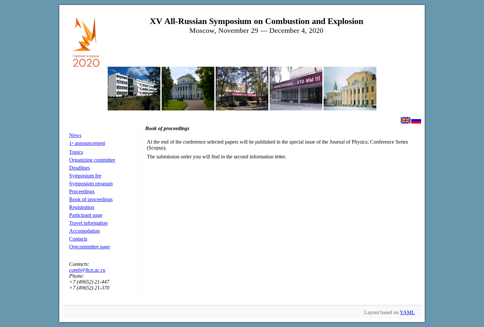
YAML (407, 312)
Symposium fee (85, 175)
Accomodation (84, 231)
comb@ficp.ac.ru (87, 270)
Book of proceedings (91, 199)
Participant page (85, 215)
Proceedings (81, 191)
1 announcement (87, 143)
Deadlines (79, 168)
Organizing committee (92, 160)
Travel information (88, 223)
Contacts (78, 239)
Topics (76, 152)
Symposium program (91, 183)
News (75, 135)
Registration (81, 207)
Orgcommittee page (89, 246)
